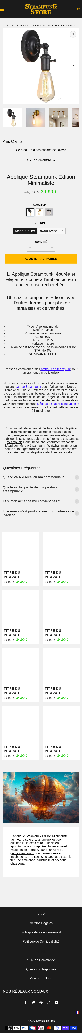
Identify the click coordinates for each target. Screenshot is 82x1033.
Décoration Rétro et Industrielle (58, 403)
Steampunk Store (45, 1020)
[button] (41, 98)
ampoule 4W (25, 231)
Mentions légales (41, 923)
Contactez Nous (41, 978)
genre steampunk (22, 853)
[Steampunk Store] (41, 9)
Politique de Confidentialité (41, 941)
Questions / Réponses (41, 969)
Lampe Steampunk (28, 386)
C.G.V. (41, 914)
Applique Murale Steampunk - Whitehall (33, 445)
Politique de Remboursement (41, 932)
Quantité (41, 242)
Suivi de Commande (41, 960)
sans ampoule (52, 231)
